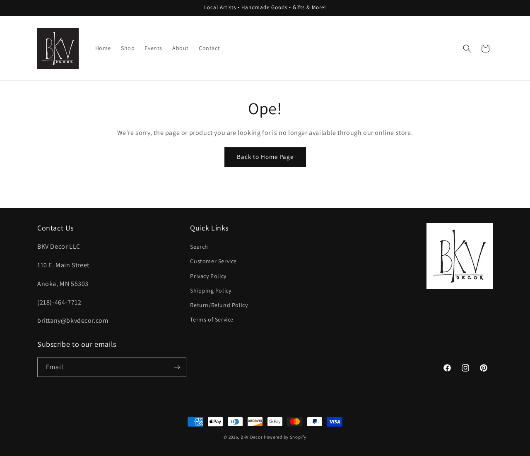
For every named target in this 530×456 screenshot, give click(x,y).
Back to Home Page (265, 157)
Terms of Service (212, 319)
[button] (467, 48)
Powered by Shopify (285, 437)
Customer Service (213, 261)
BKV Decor (252, 437)
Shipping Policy (210, 290)
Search (199, 246)
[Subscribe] (177, 367)
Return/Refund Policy (219, 305)
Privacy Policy (208, 276)
